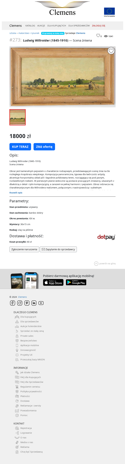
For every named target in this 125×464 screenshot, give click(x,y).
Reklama (24, 447)
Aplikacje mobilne (29, 345)
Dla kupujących (28, 316)
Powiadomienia (28, 410)
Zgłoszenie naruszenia (24, 249)
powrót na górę (107, 263)
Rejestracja (26, 428)
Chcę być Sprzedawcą (31, 451)
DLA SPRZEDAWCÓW (79, 25)
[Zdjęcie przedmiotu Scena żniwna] (62, 76)
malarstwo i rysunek (28, 33)
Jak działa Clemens (30, 372)
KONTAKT (19, 423)
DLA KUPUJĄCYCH (56, 25)
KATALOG (30, 25)
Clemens (15, 26)
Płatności (25, 396)
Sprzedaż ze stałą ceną (32, 330)
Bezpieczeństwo (28, 340)
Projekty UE (26, 354)
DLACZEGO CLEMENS (26, 312)
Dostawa (24, 400)
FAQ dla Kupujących (30, 377)
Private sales (26, 335)
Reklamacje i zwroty (30, 405)
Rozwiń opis (15, 192)
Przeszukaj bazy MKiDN (32, 359)
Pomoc (24, 415)
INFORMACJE (21, 367)
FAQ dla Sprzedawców (31, 381)
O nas (23, 437)
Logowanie (26, 432)
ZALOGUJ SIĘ (98, 25)
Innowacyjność (28, 350)
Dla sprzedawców (29, 321)
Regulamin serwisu (30, 386)
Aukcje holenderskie (30, 326)
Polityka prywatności (31, 391)
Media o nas (26, 442)
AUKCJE (41, 25)
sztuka (12, 33)
